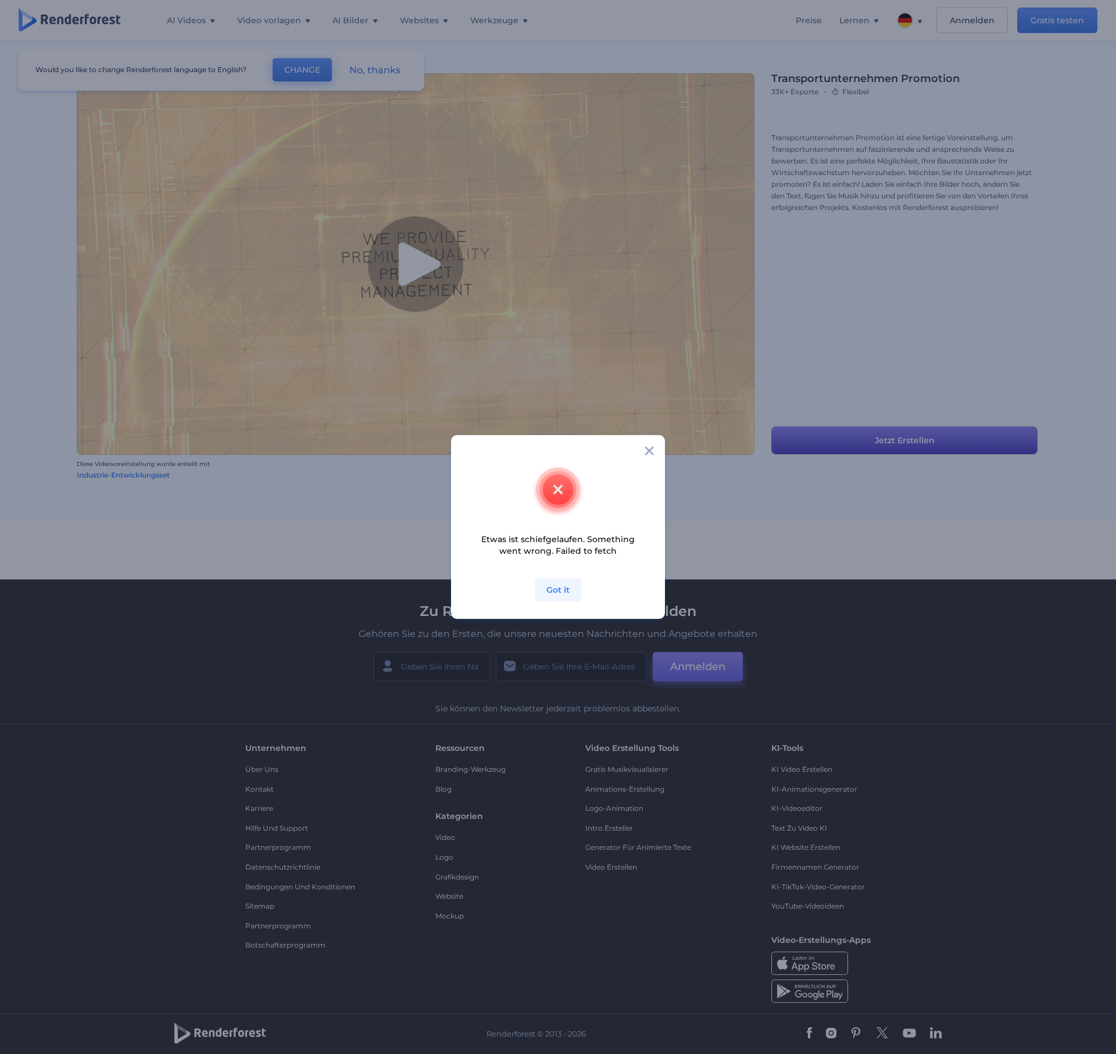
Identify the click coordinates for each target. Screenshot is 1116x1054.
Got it (558, 590)
